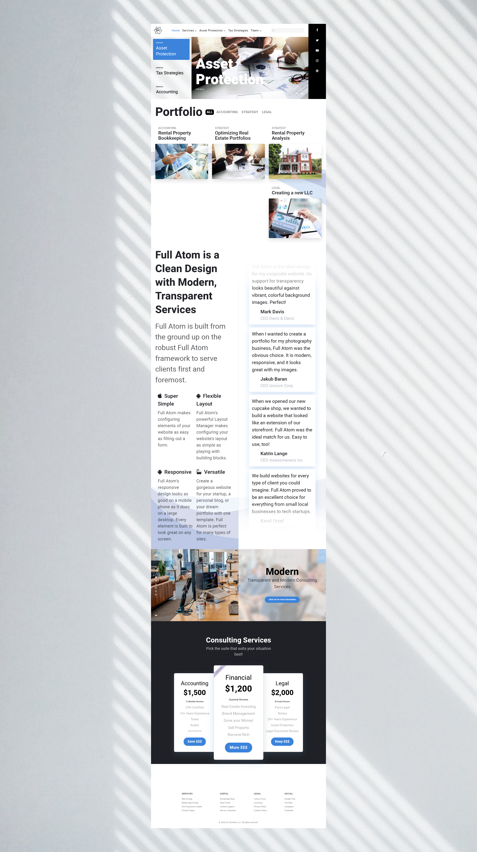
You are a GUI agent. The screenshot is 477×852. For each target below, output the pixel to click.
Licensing (258, 802)
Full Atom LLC (234, 822)
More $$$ (238, 747)
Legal (282, 683)
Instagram (289, 806)
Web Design (187, 798)
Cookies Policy (260, 810)
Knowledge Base (227, 798)
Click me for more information (282, 599)
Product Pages (188, 810)
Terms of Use (260, 798)
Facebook (289, 810)
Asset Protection (230, 72)
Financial (238, 677)
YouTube (288, 802)
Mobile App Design (190, 802)
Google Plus (290, 798)
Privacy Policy (260, 806)
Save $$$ (195, 741)
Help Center (225, 802)
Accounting (194, 683)
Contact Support (227, 806)
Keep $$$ (282, 741)
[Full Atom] (158, 30)
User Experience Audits (192, 806)
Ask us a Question (228, 810)
